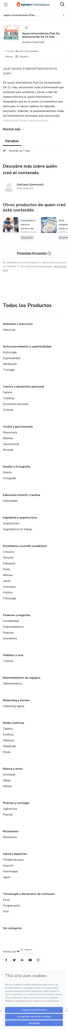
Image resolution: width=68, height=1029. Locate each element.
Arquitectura (11, 523)
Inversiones (10, 638)
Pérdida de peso (13, 860)
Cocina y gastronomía (18, 427)
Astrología (10, 352)
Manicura (8, 740)
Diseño (7, 472)
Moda (6, 752)
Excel (6, 900)
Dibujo (7, 780)
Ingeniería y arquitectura (20, 518)
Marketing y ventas (16, 700)
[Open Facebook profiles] (6, 960)
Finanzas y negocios (16, 615)
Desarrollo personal (15, 404)
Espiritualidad (11, 358)
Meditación (10, 364)
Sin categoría (12, 928)
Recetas (8, 450)
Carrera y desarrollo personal (23, 387)
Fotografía (9, 478)
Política (8, 593)
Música (7, 786)
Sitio (6, 911)
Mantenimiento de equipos (21, 678)
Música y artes (13, 769)
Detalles (12, 141)
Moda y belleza (13, 723)
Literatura (9, 587)
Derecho (8, 558)
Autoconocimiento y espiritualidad (27, 347)
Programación (11, 906)
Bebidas (8, 438)
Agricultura (10, 809)
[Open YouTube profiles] (30, 960)
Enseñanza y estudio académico (25, 546)
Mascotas (9, 330)
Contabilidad (11, 621)
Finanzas (8, 633)
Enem (6, 569)
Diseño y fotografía (16, 467)
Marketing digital (13, 706)
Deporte (8, 866)
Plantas (8, 815)
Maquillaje (9, 746)
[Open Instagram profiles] (38, 960)
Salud (6, 877)
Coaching (8, 398)
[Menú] (6, 4)
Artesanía (9, 775)
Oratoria (8, 410)
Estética (8, 735)
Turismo (8, 661)
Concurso (8, 552)
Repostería (10, 432)
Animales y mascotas (18, 324)
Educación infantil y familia (21, 495)
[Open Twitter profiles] (14, 960)
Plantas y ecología (16, 803)
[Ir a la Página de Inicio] (33, 4)
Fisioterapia (10, 871)
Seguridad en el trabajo (17, 529)
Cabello (8, 729)
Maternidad (10, 501)
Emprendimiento (13, 627)
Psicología (9, 598)
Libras (7, 581)
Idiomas (8, 575)
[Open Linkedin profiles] (22, 960)
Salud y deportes (15, 854)
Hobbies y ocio (13, 655)
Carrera (7, 392)
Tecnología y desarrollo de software (29, 894)
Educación (9, 563)
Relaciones (10, 831)
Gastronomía (11, 444)
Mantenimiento (12, 684)
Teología (8, 370)
